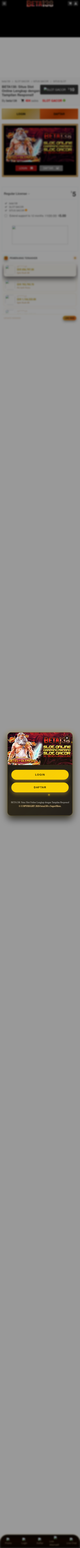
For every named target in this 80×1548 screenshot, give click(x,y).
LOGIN (40, 774)
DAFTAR (40, 787)
